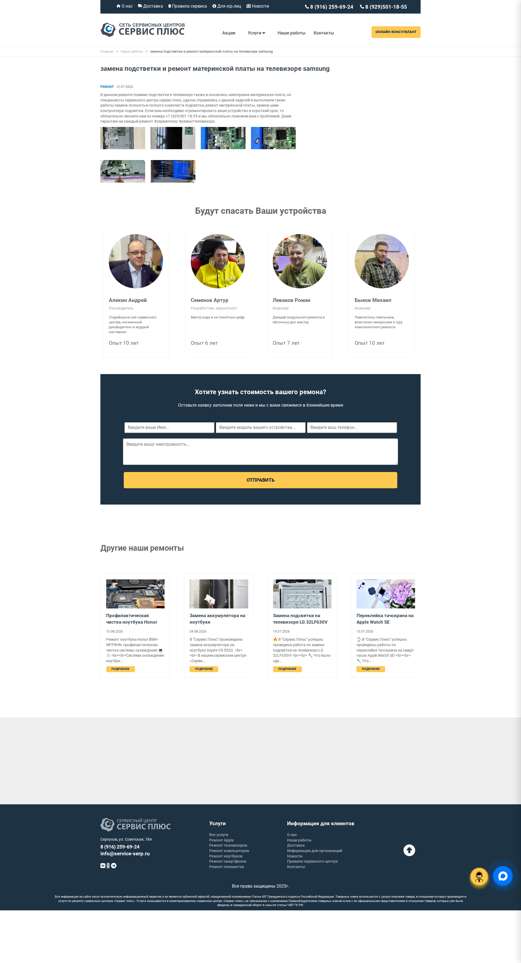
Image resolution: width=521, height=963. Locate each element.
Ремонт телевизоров (228, 845)
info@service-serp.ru (125, 853)
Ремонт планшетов (226, 867)
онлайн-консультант (396, 32)
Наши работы (292, 33)
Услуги (255, 33)
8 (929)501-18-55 (385, 7)
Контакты (324, 33)
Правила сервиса (189, 6)
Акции (228, 33)
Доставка (152, 6)
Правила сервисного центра (312, 861)
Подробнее (120, 669)
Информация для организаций (314, 851)
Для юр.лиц (228, 6)
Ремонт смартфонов (227, 861)
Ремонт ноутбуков (226, 856)
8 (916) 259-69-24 (331, 7)
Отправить (261, 480)
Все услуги (218, 835)
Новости (260, 6)
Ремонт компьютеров (229, 851)
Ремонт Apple (221, 840)
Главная (107, 51)
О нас (126, 6)
